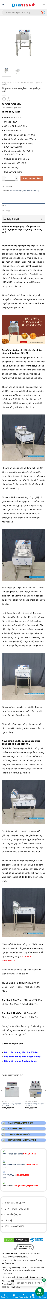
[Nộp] (42, 12)
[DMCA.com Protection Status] (16, 1240)
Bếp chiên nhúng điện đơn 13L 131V (34, 1105)
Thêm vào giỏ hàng (32, 178)
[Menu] (43, 5)
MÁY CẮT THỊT (24, 1291)
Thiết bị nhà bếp (27, 83)
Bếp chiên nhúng (33, 190)
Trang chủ (5, 83)
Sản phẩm (15, 83)
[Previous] (6, 43)
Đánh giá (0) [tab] (6, 211)
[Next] (41, 43)
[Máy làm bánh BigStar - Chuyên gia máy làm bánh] (23, 4)
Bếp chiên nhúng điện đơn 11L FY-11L (11, 1105)
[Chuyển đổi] (2, 1203)
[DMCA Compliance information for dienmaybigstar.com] (23, 1247)
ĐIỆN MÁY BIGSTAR (11, 1291)
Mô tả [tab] (4, 206)
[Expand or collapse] (41, 219)
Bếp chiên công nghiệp (18, 190)
